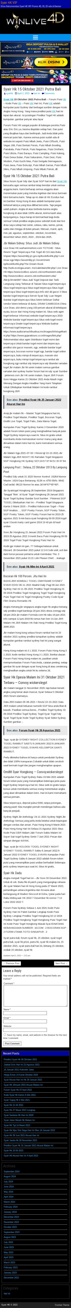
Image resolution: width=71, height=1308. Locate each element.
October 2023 (10, 1227)
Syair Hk (8, 99)
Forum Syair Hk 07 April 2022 (18, 1090)
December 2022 (11, 1277)
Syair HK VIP (9, 3)
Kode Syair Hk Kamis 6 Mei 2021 (20, 1095)
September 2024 (11, 1171)
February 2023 (11, 1267)
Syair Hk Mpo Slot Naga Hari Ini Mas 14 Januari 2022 (29, 1130)
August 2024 (10, 1176)
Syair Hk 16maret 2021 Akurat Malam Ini (23, 1085)
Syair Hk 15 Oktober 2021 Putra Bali (32, 89)
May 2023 (8, 1252)
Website (7, 1026)
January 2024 (10, 1212)
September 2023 (11, 1232)
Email (6, 1018)
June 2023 (9, 1247)
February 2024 (11, 1207)
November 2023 (11, 1222)
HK (31, 103)
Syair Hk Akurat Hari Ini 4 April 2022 (21, 1155)
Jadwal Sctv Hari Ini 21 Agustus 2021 (22, 1064)
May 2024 (8, 1192)
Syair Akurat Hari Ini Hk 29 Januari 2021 (23, 1079)
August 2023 (10, 1237)
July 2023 (8, 1242)
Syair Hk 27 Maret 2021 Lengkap (19, 1110)
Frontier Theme (62, 1305)
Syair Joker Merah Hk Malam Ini (19, 1120)
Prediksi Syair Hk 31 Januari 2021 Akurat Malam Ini (28, 1145)
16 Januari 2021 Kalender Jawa (19, 1069)
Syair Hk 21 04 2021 (13, 1105)
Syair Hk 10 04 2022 (13, 1150)
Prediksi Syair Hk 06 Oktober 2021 (20, 1059)
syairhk (9, 93)
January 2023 (10, 1272)
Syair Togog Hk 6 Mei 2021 (17, 1100)
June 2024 (9, 1186)
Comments (49, 93)
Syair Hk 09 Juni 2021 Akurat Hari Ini (21, 1135)
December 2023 (11, 1217)
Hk (64, 99)
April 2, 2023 (23, 93)
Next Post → (61, 963)
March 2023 (9, 1262)
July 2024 (8, 1181)
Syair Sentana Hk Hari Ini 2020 (18, 1115)
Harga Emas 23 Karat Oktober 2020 (21, 1075)
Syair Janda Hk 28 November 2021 (20, 1140)
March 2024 (9, 1202)
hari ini (37, 93)
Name (7, 1009)
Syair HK (62, 181)
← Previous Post (11, 963)
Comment (9, 983)
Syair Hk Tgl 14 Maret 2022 (17, 1125)
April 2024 (8, 1196)
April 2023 (8, 1257)
